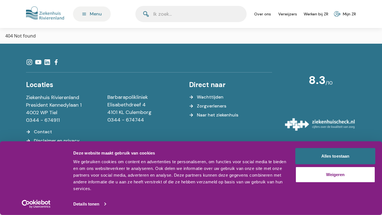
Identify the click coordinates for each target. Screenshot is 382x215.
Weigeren (335, 174)
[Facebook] (56, 62)
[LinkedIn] (47, 62)
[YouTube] (38, 62)
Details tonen (86, 204)
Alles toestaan (335, 156)
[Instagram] (29, 62)
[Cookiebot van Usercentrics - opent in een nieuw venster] (36, 204)
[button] (229, 14)
